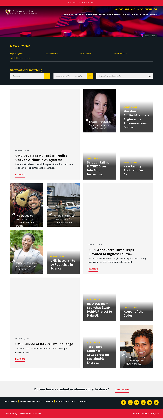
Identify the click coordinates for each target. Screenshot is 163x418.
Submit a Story (122, 389)
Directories (10, 401)
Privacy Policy (11, 413)
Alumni (126, 14)
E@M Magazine (16, 53)
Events (153, 14)
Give (127, 9)
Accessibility (25, 413)
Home (147, 36)
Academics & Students (86, 14)
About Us (68, 14)
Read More (20, 174)
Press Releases (120, 53)
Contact (119, 9)
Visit (133, 9)
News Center (85, 53)
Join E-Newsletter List (20, 58)
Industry (136, 14)
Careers (48, 401)
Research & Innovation (110, 14)
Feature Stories (51, 53)
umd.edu (37, 413)
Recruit (148, 9)
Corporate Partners (30, 401)
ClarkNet (82, 401)
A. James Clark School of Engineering (21, 7)
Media (59, 401)
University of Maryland (81, 3)
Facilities (69, 401)
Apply (140, 9)
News (145, 14)
